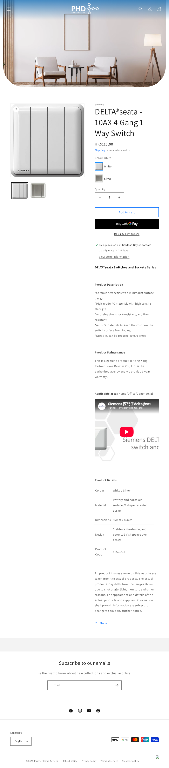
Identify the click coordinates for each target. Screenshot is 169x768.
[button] (8, 8)
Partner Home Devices (46, 761)
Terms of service (109, 761)
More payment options (127, 233)
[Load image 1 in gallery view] (19, 191)
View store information (114, 256)
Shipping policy (130, 761)
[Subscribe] (116, 685)
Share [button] (103, 623)
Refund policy (70, 761)
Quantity (100, 189)
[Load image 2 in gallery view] (38, 191)
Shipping (100, 150)
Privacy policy (89, 761)
